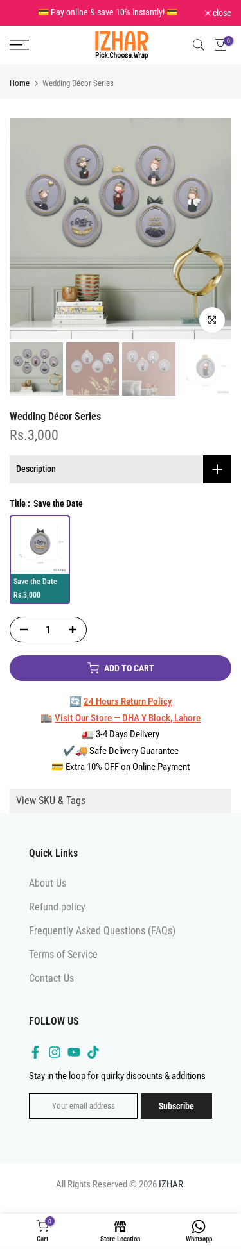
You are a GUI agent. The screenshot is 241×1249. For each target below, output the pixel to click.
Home (20, 94)
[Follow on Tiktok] (93, 1063)
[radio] (40, 556)
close (221, 18)
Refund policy (57, 918)
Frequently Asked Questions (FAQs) (102, 942)
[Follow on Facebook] (35, 1063)
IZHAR (171, 1195)
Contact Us (51, 990)
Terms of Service (63, 966)
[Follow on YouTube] (73, 1063)
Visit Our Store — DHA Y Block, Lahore (128, 729)
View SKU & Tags (50, 811)
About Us (47, 894)
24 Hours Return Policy (128, 713)
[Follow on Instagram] (54, 1063)
